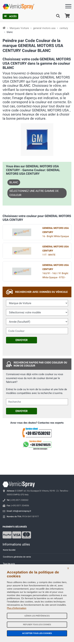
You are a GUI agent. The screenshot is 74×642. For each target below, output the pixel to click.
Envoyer (21, 340)
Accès (13, 16)
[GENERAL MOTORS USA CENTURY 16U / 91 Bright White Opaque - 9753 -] (22, 271)
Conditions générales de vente (17, 557)
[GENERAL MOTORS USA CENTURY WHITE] (22, 250)
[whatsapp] (37, 445)
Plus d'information (16, 608)
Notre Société (9, 550)
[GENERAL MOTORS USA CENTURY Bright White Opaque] (22, 232)
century (64, 28)
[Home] (4, 28)
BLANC (13, 182)
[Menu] (68, 7)
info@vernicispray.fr (22, 511)
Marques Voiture (19, 28)
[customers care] (37, 432)
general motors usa (44, 28)
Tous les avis (9, 563)
